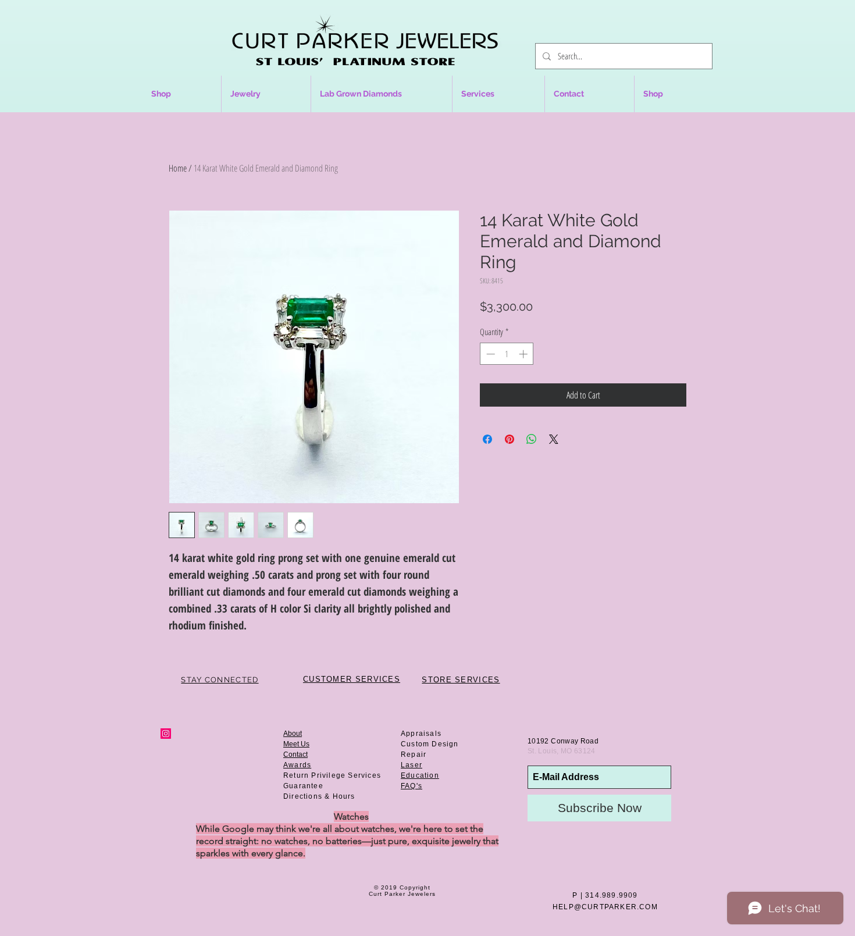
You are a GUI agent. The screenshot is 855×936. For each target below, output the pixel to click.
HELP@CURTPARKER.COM (605, 907)
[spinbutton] (506, 354)
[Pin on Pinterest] (509, 439)
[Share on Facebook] (487, 439)
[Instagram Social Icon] (166, 733)
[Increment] (524, 354)
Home (178, 168)
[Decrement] (489, 354)
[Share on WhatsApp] (532, 439)
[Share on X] (554, 439)
